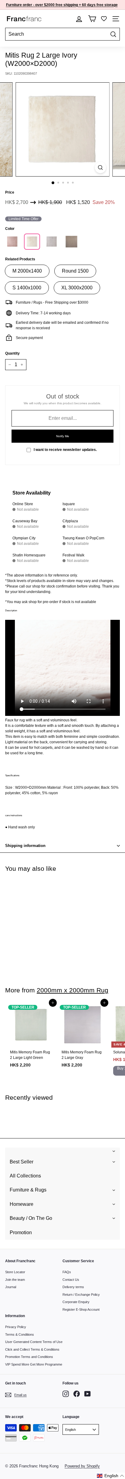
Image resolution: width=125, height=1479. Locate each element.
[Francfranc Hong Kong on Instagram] (65, 1394)
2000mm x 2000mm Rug (72, 990)
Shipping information (25, 845)
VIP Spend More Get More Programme (33, 1364)
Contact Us (70, 1279)
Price (9, 192)
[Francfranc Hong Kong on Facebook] (76, 1394)
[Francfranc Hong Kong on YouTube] (87, 1394)
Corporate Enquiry (76, 1302)
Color (10, 229)
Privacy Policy (15, 1327)
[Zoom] (100, 167)
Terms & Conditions (19, 1334)
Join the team (15, 1279)
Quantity (12, 353)
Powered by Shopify (82, 1466)
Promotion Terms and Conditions (29, 1357)
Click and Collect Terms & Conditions (32, 1349)
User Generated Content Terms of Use (33, 1342)
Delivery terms (73, 1287)
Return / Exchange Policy (81, 1294)
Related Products (20, 259)
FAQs (66, 1272)
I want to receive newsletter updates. (65, 450)
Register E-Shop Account (81, 1309)
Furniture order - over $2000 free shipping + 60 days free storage (62, 5)
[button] (110, 1476)
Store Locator (15, 1272)
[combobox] (62, 34)
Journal (10, 1287)
